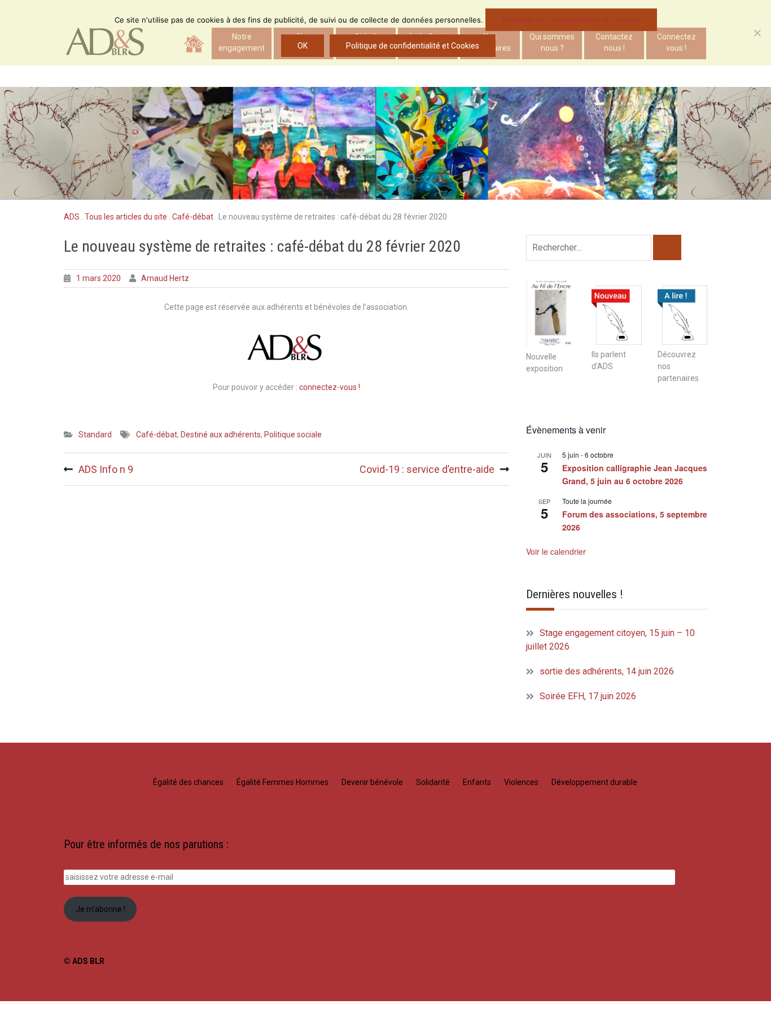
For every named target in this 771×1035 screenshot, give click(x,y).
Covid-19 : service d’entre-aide (427, 469)
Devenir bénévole (372, 782)
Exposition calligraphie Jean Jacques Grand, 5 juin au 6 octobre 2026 (634, 474)
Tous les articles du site (126, 216)
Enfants (477, 782)
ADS (72, 216)
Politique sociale (293, 434)
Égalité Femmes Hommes (282, 782)
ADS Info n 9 (105, 469)
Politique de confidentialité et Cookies (571, 19)
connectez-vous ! (329, 387)
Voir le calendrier (556, 551)
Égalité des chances (188, 782)
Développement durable (594, 782)
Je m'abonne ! (100, 909)
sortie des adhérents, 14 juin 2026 (607, 671)
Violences (521, 782)
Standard (95, 434)
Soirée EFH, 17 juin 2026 (588, 696)
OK (302, 45)
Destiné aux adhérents (221, 434)
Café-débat (192, 216)
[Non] (757, 32)
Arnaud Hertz (165, 278)
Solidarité (433, 782)
